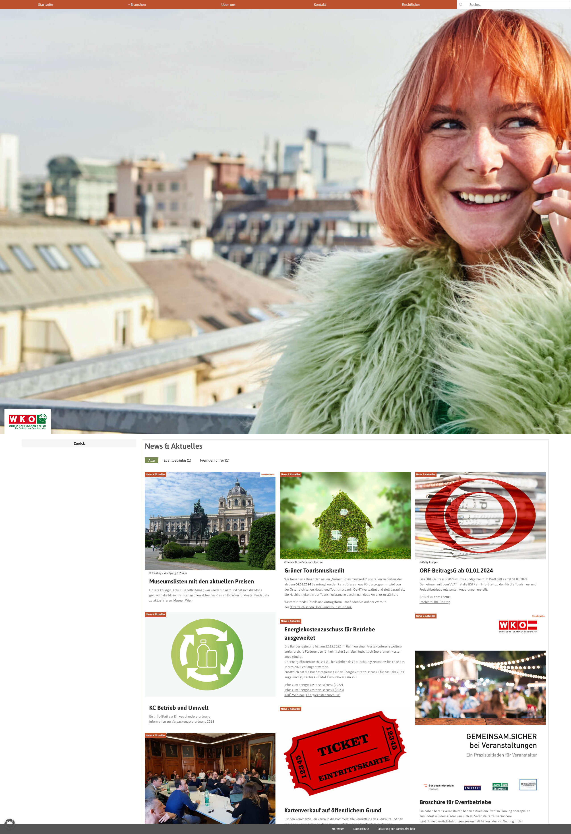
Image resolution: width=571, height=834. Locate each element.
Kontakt (320, 4)
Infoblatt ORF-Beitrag (435, 602)
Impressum (337, 828)
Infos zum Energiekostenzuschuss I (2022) (313, 685)
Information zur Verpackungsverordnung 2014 (181, 721)
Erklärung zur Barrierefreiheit (396, 828)
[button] (151, 460)
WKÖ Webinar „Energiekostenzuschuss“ (312, 695)
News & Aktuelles (155, 474)
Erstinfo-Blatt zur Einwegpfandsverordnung (179, 716)
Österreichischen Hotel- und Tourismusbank (321, 607)
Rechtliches (411, 4)
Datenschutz (361, 828)
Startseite (45, 4)
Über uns (228, 4)
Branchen (138, 4)
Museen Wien (182, 600)
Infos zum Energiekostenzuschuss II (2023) (314, 690)
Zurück (79, 443)
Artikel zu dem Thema (435, 597)
